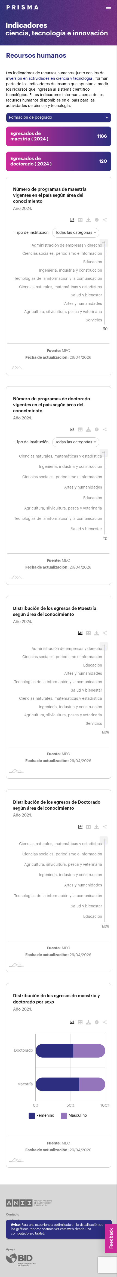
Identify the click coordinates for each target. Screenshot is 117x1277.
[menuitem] (104, 243)
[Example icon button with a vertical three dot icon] (71, 219)
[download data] (88, 219)
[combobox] (58, 117)
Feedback (111, 1238)
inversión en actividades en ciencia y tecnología (49, 79)
